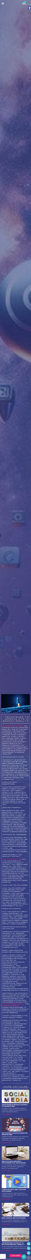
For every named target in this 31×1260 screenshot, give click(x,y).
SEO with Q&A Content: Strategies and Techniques (14, 1162)
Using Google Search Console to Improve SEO (15, 1105)
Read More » (7, 1114)
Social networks (10, 1005)
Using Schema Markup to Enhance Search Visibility (13, 1243)
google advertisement (13, 1004)
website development (13, 726)
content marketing (12, 859)
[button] (29, 8)
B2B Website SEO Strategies (14, 1218)
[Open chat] (23, 1256)
